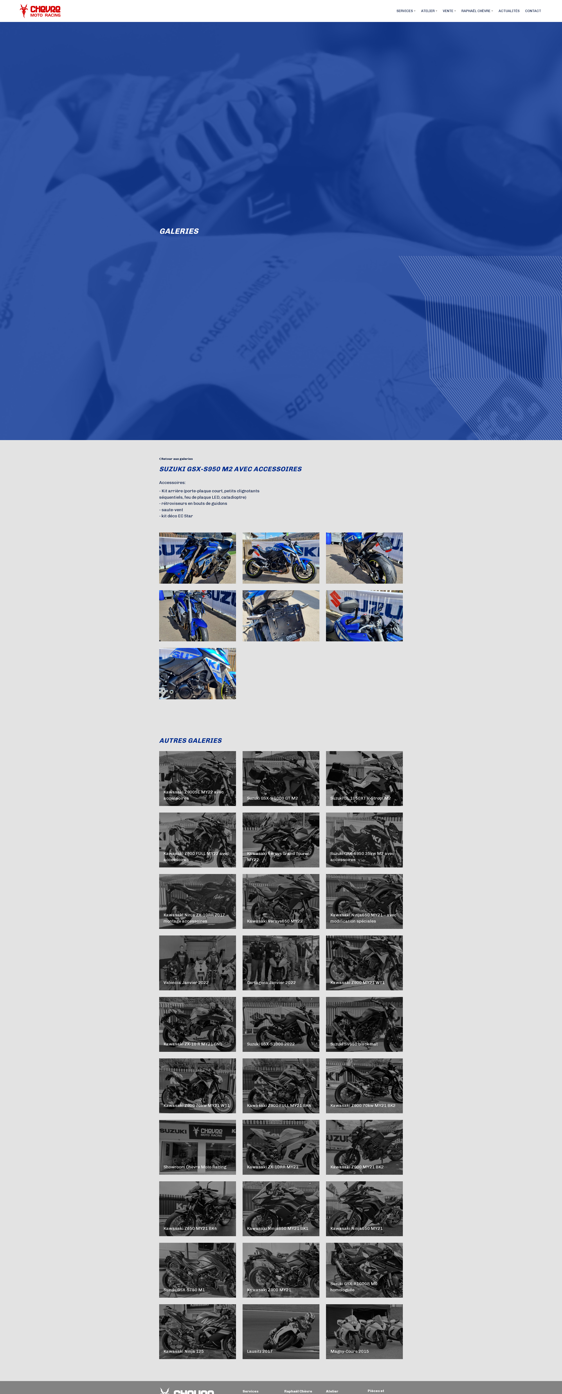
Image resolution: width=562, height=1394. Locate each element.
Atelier (332, 1391)
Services (250, 1391)
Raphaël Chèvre (298, 1391)
